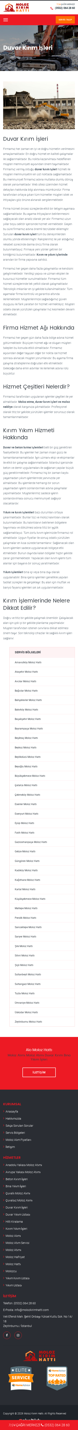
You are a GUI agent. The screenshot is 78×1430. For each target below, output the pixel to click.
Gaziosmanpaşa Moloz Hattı (31, 842)
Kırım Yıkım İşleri (16, 1229)
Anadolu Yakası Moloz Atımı (24, 1165)
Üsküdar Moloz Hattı (26, 1012)
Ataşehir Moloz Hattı (26, 671)
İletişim (39, 1072)
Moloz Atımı (13, 1250)
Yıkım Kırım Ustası (18, 1278)
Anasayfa (12, 1111)
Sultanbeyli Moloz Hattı (28, 974)
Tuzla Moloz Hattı (25, 993)
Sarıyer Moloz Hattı (25, 936)
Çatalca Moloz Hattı (26, 785)
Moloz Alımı (13, 1236)
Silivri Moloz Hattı (25, 955)
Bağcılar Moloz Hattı (26, 690)
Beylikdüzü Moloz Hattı (28, 757)
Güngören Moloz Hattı (27, 861)
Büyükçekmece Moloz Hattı (30, 776)
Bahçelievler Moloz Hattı (28, 700)
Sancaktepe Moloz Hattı (28, 927)
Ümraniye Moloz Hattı (27, 1002)
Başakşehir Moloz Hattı (28, 719)
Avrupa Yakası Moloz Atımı (23, 1172)
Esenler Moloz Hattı (26, 804)
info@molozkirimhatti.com (32, 1310)
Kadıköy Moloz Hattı (26, 870)
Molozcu (11, 1271)
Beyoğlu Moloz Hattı (26, 766)
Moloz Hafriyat (15, 1257)
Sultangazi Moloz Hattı (28, 984)
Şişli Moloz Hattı (24, 965)
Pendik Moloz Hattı (25, 918)
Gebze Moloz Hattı (25, 851)
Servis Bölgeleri (15, 1133)
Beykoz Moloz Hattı (25, 747)
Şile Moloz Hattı (24, 946)
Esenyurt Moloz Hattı (26, 813)
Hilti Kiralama (14, 1221)
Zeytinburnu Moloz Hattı (28, 1021)
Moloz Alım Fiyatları (18, 1140)
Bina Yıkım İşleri (16, 1186)
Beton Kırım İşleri (17, 1179)
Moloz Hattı (13, 1264)
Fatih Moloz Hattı (24, 832)
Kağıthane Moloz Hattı (27, 880)
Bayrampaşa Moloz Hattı (29, 728)
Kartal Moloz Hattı (25, 889)
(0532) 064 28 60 (65, 8)
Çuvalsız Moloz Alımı (19, 1200)
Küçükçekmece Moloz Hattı (30, 899)
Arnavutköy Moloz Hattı (28, 662)
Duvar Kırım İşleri (17, 1207)
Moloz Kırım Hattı (33, 1413)
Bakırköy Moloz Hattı (26, 709)
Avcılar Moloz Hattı (25, 681)
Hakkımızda (13, 1118)
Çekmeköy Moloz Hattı (27, 795)
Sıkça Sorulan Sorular (19, 1126)
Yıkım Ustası (14, 1285)
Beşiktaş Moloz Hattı (26, 738)
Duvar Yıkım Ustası (18, 1214)
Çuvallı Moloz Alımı (18, 1193)
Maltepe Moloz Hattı (26, 908)
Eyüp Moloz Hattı (24, 823)
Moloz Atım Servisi (17, 1243)
